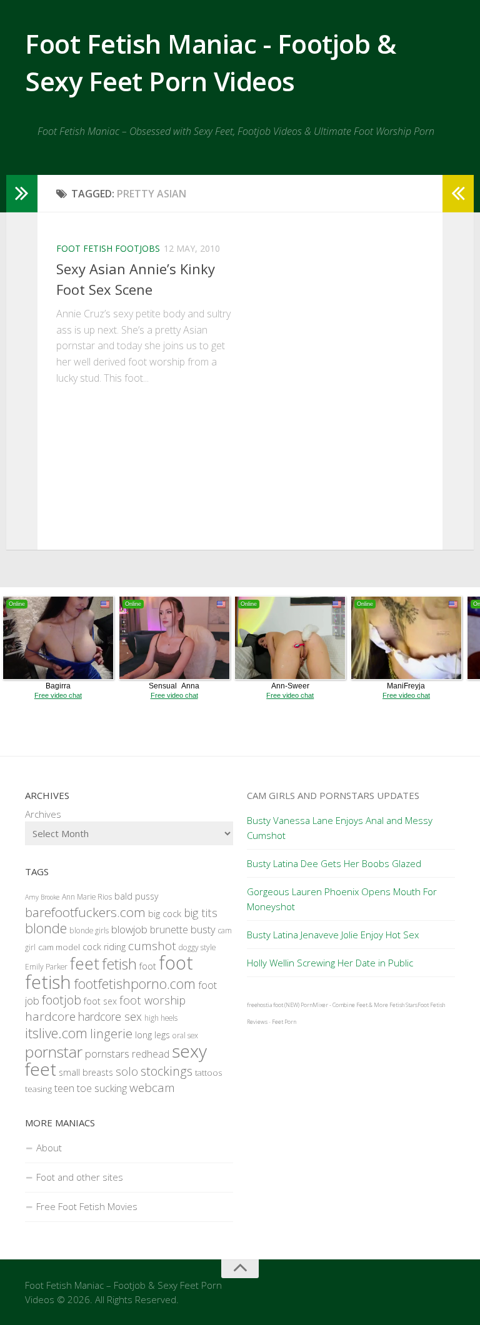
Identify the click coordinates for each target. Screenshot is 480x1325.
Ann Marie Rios (87, 896)
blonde (46, 928)
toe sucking (102, 1088)
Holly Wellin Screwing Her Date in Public (330, 962)
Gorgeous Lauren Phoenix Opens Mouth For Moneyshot (342, 899)
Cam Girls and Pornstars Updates (333, 795)
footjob (61, 999)
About (49, 1147)
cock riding (104, 947)
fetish (119, 964)
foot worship (152, 1000)
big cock (164, 913)
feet (84, 963)
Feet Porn (284, 1022)
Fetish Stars (403, 1005)
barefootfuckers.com (85, 912)
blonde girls (89, 930)
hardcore (50, 1016)
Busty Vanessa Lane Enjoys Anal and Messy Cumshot (339, 827)
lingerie (111, 1033)
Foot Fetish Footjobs (108, 248)
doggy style (197, 947)
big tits (201, 912)
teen (64, 1088)
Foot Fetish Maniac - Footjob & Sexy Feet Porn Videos (210, 62)
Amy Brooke (42, 897)
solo (127, 1071)
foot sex (100, 1001)
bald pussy (136, 896)
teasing (38, 1088)
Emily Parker (46, 966)
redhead (150, 1054)
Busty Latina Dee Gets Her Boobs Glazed (334, 863)
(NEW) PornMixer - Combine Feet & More (336, 1005)
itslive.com (56, 1033)
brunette (169, 929)
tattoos (208, 1072)
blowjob (129, 929)
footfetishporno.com (135, 984)
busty (203, 929)
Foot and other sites (79, 1177)
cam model (59, 947)
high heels (161, 1018)
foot (147, 966)
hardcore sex (110, 1016)
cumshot (152, 946)
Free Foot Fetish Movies (87, 1206)
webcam (152, 1087)
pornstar (53, 1051)
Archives (43, 814)
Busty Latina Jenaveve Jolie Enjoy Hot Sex (333, 934)
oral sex (185, 1035)
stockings (166, 1071)
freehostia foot (265, 1005)
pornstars (107, 1053)
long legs (152, 1035)
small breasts (86, 1072)
